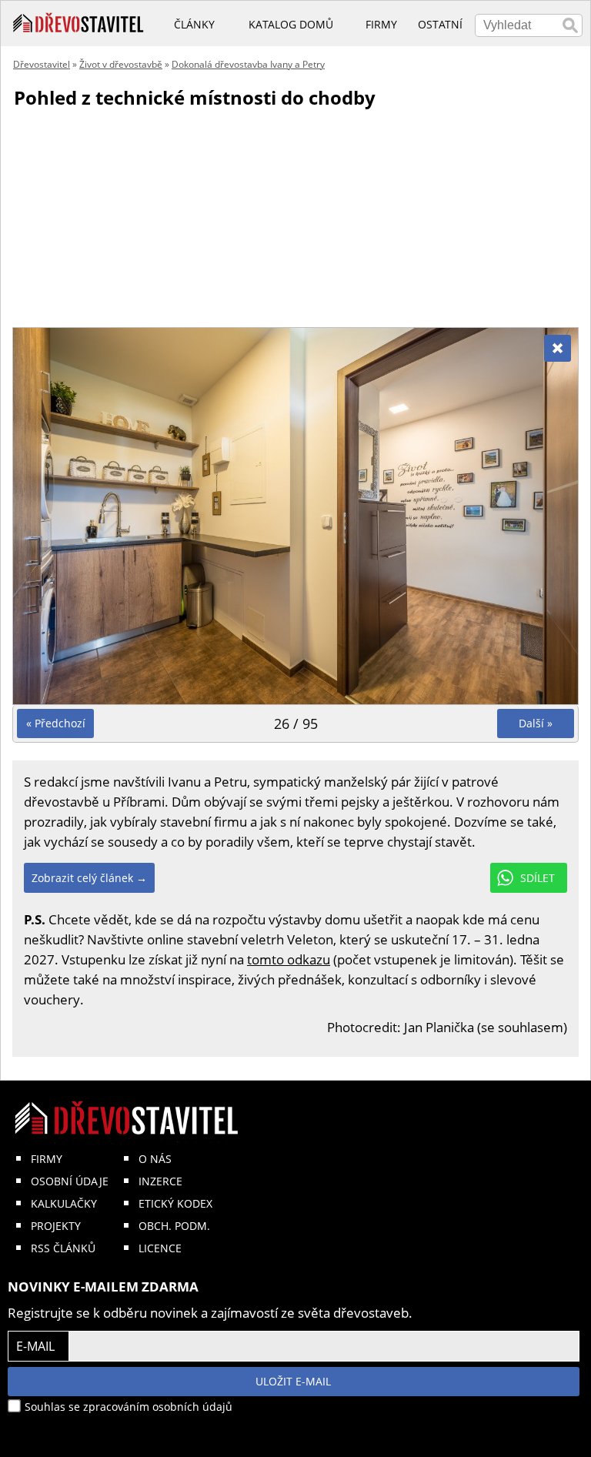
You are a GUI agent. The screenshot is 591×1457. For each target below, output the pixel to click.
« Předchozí (55, 723)
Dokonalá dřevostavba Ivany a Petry (248, 64)
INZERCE (160, 1181)
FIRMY (46, 1158)
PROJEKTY (56, 1225)
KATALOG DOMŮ (291, 24)
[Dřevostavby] (78, 23)
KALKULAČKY (64, 1203)
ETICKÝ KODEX (175, 1203)
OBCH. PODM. (174, 1225)
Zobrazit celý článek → (89, 878)
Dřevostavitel (41, 64)
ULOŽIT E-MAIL (293, 1381)
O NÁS (155, 1158)
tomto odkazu (288, 959)
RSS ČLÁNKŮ (63, 1248)
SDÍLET (537, 878)
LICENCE (160, 1248)
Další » (536, 723)
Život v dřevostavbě (120, 64)
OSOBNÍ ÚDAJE (70, 1181)
